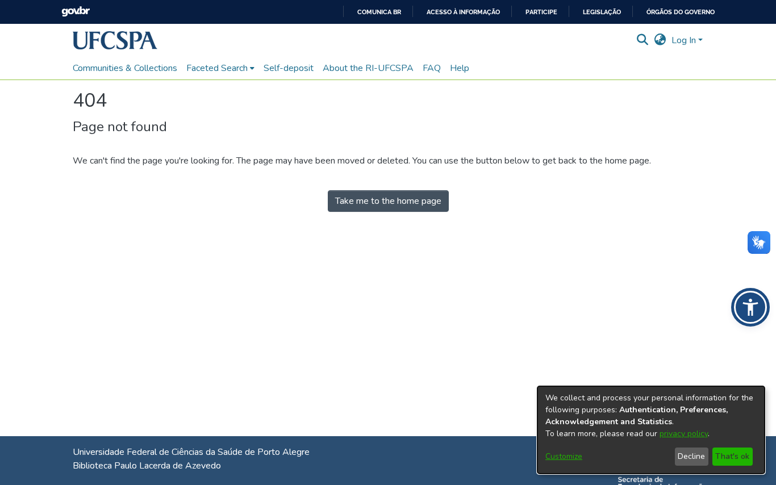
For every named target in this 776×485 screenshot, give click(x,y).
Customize (563, 456)
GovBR (75, 11)
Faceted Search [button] (217, 68)
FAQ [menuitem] (432, 68)
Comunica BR (379, 12)
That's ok (732, 456)
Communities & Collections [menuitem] (125, 68)
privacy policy (684, 433)
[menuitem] (220, 68)
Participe (541, 12)
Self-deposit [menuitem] (289, 68)
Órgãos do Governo (680, 12)
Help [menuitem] (459, 68)
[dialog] (651, 430)
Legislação (602, 12)
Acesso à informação (463, 12)
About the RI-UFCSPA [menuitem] (368, 68)
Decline (691, 456)
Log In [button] (684, 40)
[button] (115, 40)
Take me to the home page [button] (388, 201)
